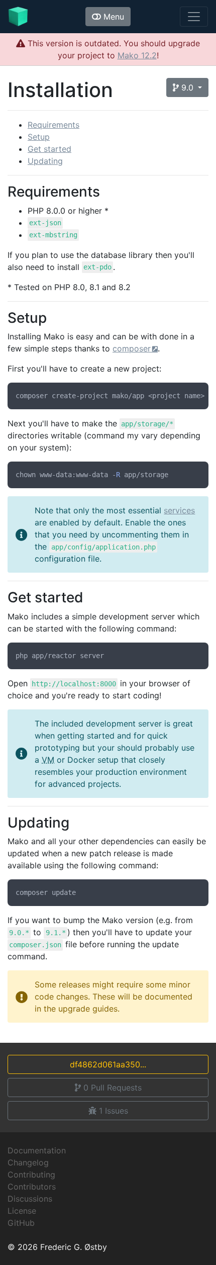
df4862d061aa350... (108, 1064)
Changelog (28, 1162)
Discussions (30, 1199)
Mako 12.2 (137, 55)
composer (132, 348)
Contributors (32, 1187)
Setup (39, 137)
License (22, 1211)
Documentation (37, 1150)
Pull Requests (112, 1087)
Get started (49, 149)
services (179, 510)
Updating (45, 161)
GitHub (21, 1223)
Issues (113, 1111)
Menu (112, 17)
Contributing (31, 1174)
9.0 (187, 87)
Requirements (53, 125)
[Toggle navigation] (194, 17)
